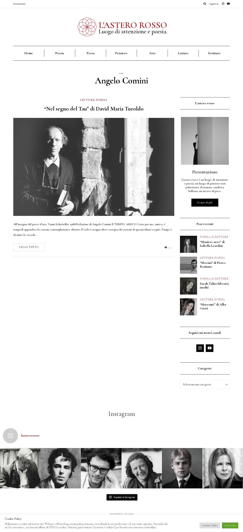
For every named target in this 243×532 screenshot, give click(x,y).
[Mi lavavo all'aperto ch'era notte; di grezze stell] (60, 468)
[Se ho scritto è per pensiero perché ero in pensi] (222, 468)
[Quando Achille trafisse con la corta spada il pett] (20, 468)
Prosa (91, 53)
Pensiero (121, 53)
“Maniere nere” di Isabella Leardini (212, 244)
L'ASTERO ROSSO (133, 25)
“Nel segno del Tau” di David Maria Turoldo (94, 108)
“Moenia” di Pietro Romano (213, 264)
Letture (183, 53)
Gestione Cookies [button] (210, 525)
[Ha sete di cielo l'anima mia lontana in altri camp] (182, 468)
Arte (152, 53)
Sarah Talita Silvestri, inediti (214, 285)
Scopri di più (204, 202)
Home (28, 53)
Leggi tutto (29, 247)
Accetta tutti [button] (230, 525)
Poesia (59, 53)
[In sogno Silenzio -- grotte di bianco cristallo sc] (142, 468)
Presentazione (19, 3)
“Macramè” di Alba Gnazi (213, 306)
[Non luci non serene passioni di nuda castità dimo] (101, 468)
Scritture (214, 53)
